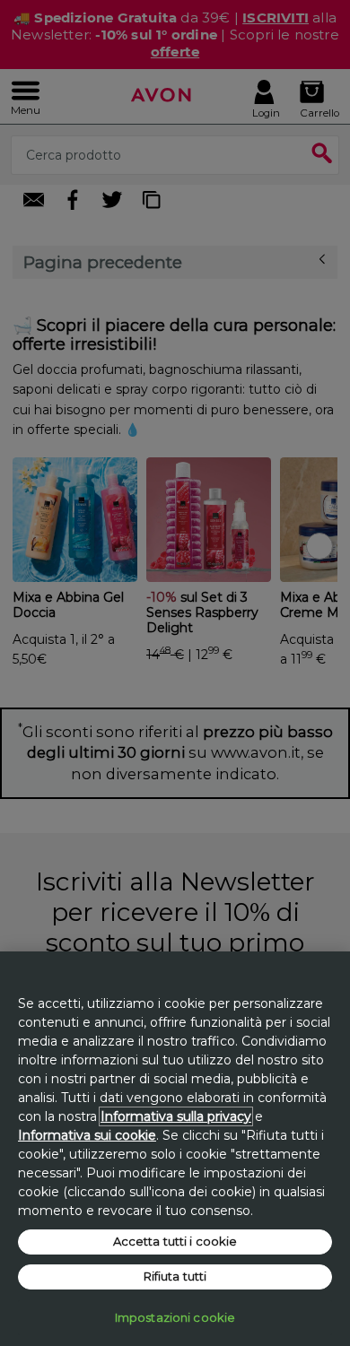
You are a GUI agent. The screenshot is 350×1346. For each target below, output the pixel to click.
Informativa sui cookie (87, 1135)
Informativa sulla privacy (176, 1116)
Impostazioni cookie (175, 1317)
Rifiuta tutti (175, 1276)
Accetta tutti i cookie (175, 1241)
